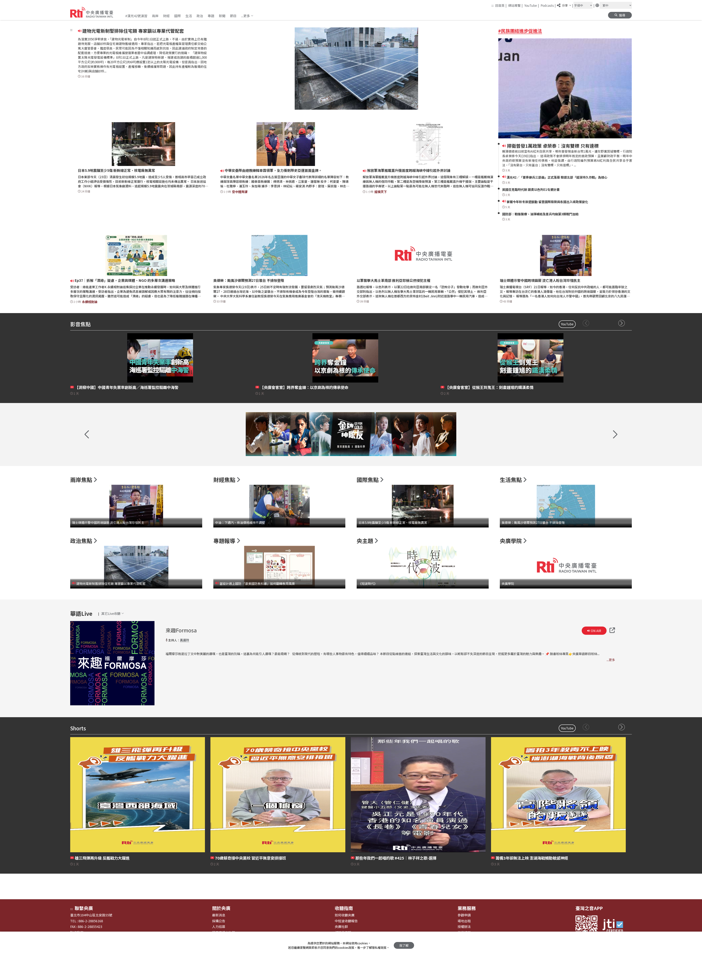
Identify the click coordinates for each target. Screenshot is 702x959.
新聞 (222, 15)
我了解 (404, 945)
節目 (233, 15)
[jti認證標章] (615, 926)
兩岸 (155, 15)
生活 (188, 15)
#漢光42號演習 (136, 15)
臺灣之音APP (589, 908)
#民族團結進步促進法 (520, 30)
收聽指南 (344, 908)
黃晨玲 (184, 640)
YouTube (531, 5)
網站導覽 (515, 5)
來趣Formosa (181, 630)
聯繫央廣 (84, 908)
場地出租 (464, 921)
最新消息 (218, 915)
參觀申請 (464, 915)
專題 (211, 15)
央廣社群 (341, 927)
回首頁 (501, 5)
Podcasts (548, 5)
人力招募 (218, 927)
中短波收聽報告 (346, 921)
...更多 (611, 659)
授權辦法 (464, 927)
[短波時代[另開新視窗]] (351, 434)
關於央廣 (221, 908)
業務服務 (467, 908)
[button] (247, 15)
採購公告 (218, 921)
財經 (166, 15)
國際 (177, 15)
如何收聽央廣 (344, 915)
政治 (200, 15)
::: (492, 5)
